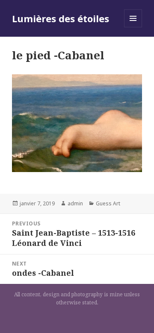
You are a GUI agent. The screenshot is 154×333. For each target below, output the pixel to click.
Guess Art (108, 203)
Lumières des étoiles (60, 18)
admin (75, 203)
